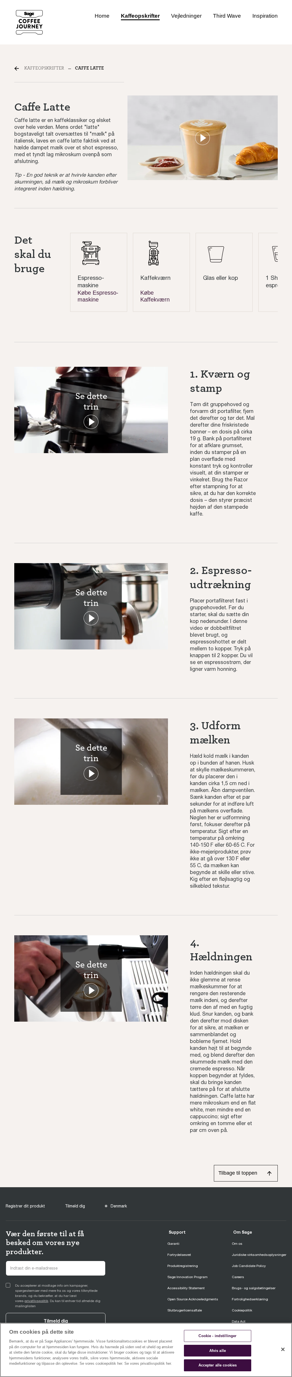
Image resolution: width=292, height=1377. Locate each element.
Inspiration (265, 16)
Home (102, 16)
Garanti (173, 1244)
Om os (237, 1244)
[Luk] (283, 1349)
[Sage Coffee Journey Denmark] (29, 21)
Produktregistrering (182, 1266)
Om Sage (242, 1232)
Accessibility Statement (186, 1288)
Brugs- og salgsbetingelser (253, 1288)
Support (177, 1232)
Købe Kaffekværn (155, 296)
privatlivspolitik (36, 1301)
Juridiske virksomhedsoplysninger (259, 1255)
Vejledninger (186, 16)
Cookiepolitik (242, 1310)
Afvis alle (217, 1351)
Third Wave (227, 16)
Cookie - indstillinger (217, 1336)
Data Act (239, 1321)
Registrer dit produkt (25, 1206)
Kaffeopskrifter (140, 16)
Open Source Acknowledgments (192, 1299)
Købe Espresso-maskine (98, 296)
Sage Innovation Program (187, 1277)
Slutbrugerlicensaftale (184, 1310)
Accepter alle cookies (217, 1365)
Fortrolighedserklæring (250, 1299)
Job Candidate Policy (249, 1266)
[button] (202, 138)
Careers (238, 1277)
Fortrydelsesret (179, 1255)
